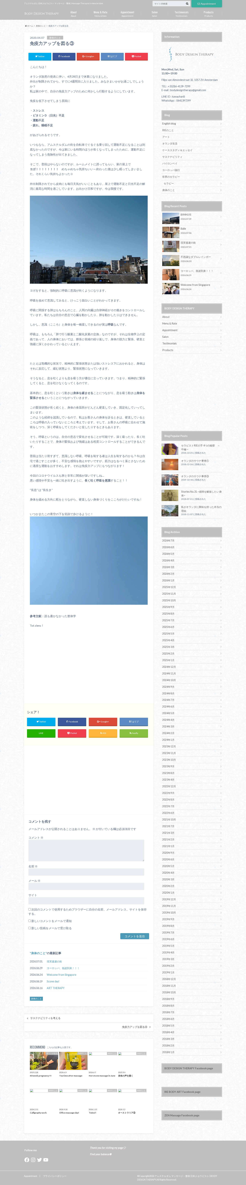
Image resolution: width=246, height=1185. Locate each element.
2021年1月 (168, 846)
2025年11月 (169, 593)
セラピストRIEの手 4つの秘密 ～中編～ (200, 447)
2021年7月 (168, 826)
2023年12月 (169, 746)
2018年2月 (168, 1045)
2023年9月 (168, 766)
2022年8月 (168, 799)
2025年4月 (168, 640)
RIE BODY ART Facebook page (182, 1091)
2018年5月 (168, 1025)
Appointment (208, 3)
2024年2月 (168, 733)
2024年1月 (168, 739)
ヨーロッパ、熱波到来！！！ (63, 968)
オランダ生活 (169, 143)
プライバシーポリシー (54, 1176)
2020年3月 (168, 879)
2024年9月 (168, 686)
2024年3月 (168, 726)
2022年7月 (168, 806)
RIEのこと (168, 130)
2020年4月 (168, 872)
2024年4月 (168, 719)
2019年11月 (169, 905)
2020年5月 (168, 866)
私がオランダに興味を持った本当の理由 (201, 508)
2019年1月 (168, 972)
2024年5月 (168, 713)
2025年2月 (168, 653)
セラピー (169, 183)
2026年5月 (168, 553)
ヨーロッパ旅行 (171, 170)
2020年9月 (168, 852)
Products (209, 13)
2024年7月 (168, 699)
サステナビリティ (172, 156)
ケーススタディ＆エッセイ (177, 150)
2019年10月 (169, 912)
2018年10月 (169, 992)
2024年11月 (169, 673)
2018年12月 (169, 979)
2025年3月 (168, 646)
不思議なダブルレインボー (196, 258)
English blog (169, 123)
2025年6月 (168, 626)
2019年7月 (168, 932)
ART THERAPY (55, 988)
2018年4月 (168, 1032)
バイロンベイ (169, 163)
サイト (32, 895)
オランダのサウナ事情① (195, 460)
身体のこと (38, 953)
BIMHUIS (186, 216)
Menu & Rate (100, 13)
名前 (33, 866)
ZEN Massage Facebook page (181, 1115)
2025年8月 (168, 613)
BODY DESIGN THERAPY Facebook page (188, 1068)
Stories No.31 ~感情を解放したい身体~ (201, 493)
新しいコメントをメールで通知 (51, 921)
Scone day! (53, 981)
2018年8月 (168, 1005)
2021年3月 (168, 832)
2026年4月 (168, 560)
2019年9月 (168, 919)
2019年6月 (168, 939)
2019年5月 (168, 945)
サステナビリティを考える (45, 1018)
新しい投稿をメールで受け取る (51, 928)
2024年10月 (169, 680)
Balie (186, 230)
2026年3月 (168, 567)
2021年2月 (168, 839)
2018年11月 (169, 985)
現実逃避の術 (54, 961)
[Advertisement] (89, 665)
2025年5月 (168, 633)
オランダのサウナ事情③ (195, 476)
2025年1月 (168, 660)
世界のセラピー (171, 176)
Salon (155, 13)
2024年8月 (168, 693)
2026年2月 (168, 573)
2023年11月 (169, 753)
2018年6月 (168, 1018)
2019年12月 (169, 899)
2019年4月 (168, 952)
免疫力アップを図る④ (134, 1026)
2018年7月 (168, 1012)
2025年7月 (168, 620)
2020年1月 (168, 892)
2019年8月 (168, 925)
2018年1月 (168, 1052)
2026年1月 (168, 580)
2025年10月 (169, 600)
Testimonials (182, 13)
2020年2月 (168, 885)
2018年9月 (168, 998)
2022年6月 (168, 812)
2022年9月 (168, 792)
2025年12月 (169, 587)
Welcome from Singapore (61, 974)
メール (34, 880)
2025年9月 (168, 606)
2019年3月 (168, 959)
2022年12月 (169, 786)
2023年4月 (168, 779)
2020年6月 (168, 859)
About (73, 13)
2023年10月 (169, 759)
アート (166, 136)
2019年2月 (168, 965)
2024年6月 (168, 706)
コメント (35, 837)
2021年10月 (169, 819)
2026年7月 (168, 540)
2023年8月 (168, 772)
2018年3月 (168, 1038)
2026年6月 (168, 547)
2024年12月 (169, 666)
